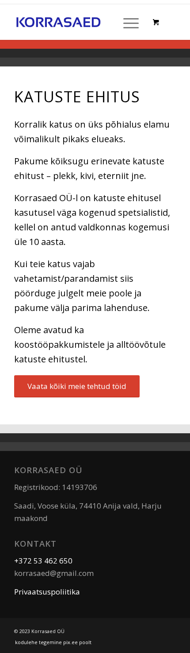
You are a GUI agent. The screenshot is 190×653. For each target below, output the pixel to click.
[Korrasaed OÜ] (58, 22)
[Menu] (126, 22)
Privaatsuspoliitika (47, 592)
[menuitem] (129, 22)
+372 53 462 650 (43, 561)
